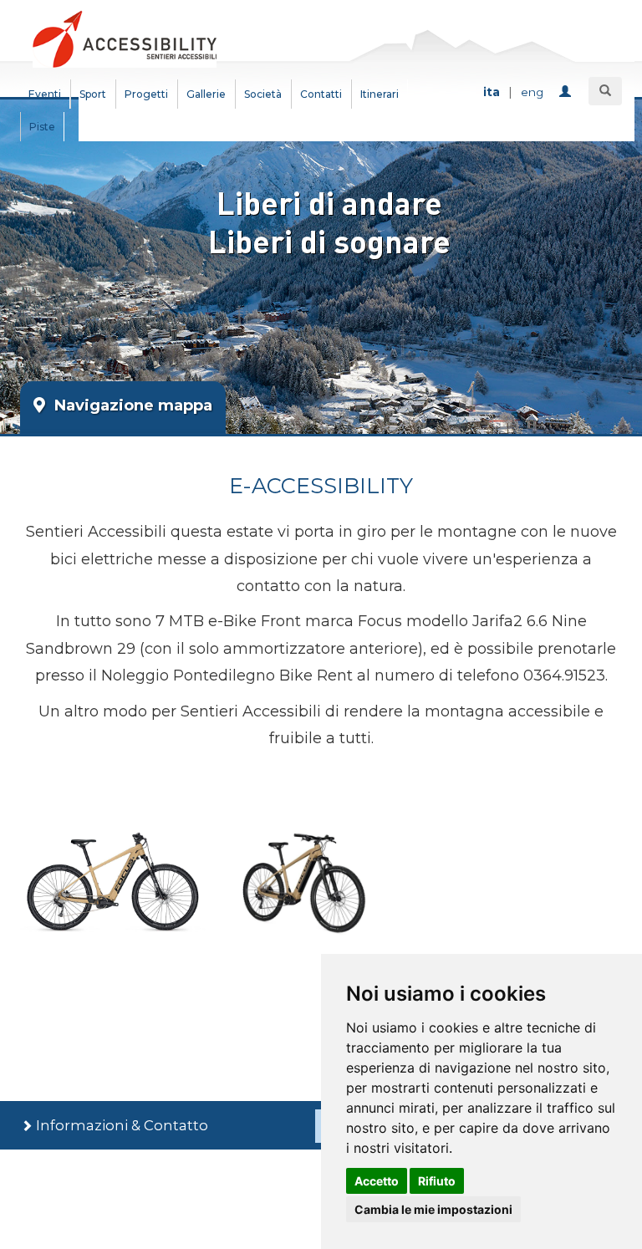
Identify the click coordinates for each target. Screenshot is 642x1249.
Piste (42, 126)
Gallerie (206, 94)
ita (491, 92)
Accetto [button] (376, 1181)
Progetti (146, 94)
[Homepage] (124, 38)
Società (263, 94)
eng (532, 92)
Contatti (321, 94)
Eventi (44, 94)
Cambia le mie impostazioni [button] (433, 1209)
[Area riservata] (568, 92)
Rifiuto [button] (437, 1181)
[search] (605, 91)
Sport (92, 94)
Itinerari (379, 94)
